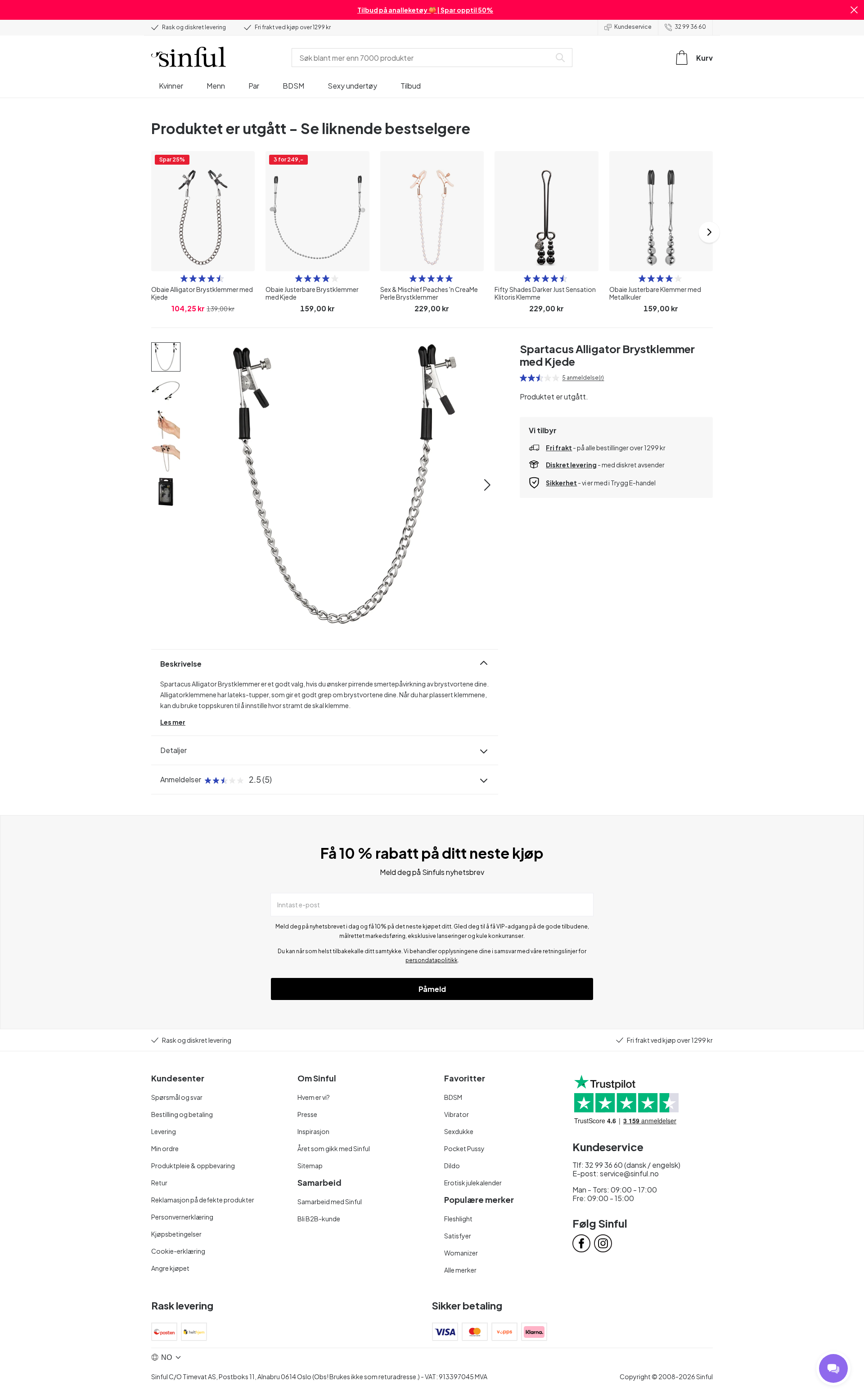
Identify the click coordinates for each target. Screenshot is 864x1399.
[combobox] (423, 58)
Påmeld (432, 989)
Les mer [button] (172, 722)
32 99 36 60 (690, 26)
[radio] (184, 278)
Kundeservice (633, 26)
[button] (854, 9)
